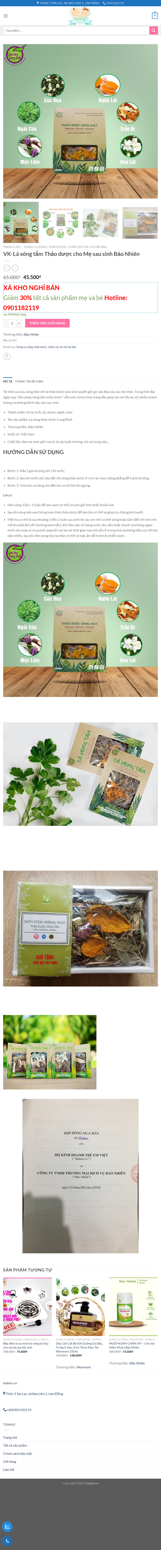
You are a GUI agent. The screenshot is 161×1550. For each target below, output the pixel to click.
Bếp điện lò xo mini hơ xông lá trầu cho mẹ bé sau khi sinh (26, 1345)
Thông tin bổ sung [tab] (29, 381)
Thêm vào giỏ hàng (47, 323)
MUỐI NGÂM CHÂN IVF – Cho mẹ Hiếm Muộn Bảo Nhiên (132, 1345)
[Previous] (11, 121)
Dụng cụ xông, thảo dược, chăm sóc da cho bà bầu (65, 247)
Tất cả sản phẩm (15, 1445)
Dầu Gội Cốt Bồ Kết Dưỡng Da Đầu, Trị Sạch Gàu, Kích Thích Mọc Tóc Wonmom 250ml (79, 1347)
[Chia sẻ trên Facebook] (7, 356)
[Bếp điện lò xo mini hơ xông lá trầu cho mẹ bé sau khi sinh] (27, 1307)
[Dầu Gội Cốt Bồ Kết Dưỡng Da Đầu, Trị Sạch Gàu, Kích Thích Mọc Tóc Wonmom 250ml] (80, 1307)
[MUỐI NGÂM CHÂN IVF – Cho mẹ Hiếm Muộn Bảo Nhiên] (133, 1307)
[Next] (149, 121)
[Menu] (5, 16)
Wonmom (84, 1367)
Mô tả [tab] (7, 381)
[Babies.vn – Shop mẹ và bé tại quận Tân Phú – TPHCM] (80, 15)
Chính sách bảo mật (17, 1453)
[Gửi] (153, 30)
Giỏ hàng (9, 1461)
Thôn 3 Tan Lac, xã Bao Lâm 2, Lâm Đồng (34, 1394)
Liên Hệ (8, 1470)
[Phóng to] (9, 193)
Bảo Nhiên (31, 334)
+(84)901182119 (18, 1410)
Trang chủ (11, 247)
